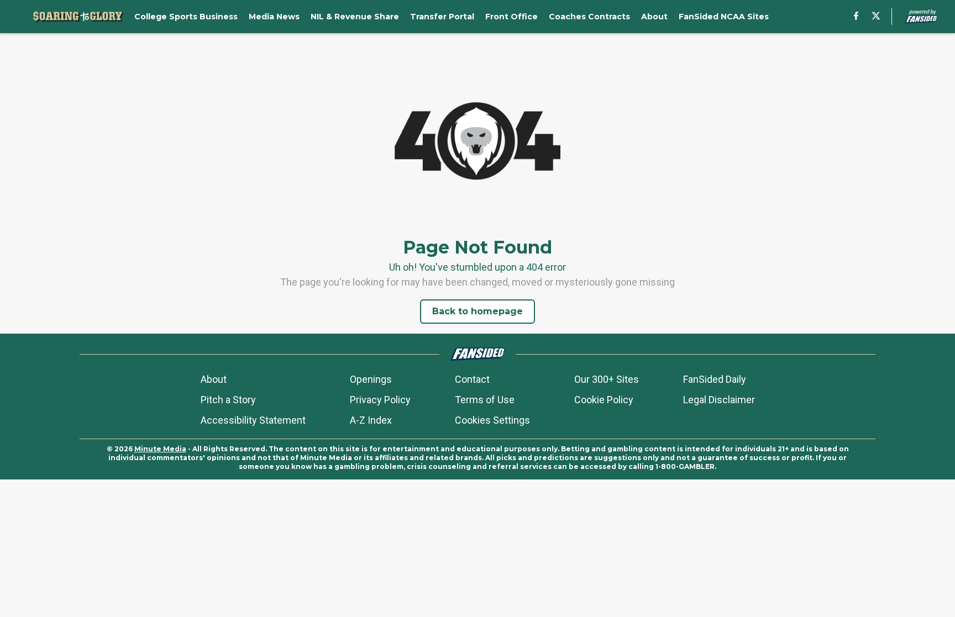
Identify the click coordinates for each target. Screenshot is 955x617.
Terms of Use (485, 399)
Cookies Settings (492, 420)
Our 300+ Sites (606, 379)
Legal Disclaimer (719, 399)
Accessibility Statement (253, 420)
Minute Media (160, 449)
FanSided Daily (714, 379)
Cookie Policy (603, 399)
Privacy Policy (380, 399)
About (214, 379)
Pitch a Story (228, 399)
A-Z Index (371, 420)
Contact (472, 379)
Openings (371, 379)
